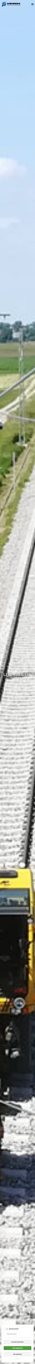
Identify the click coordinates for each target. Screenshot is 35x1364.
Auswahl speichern (17, 1342)
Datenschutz (17, 1358)
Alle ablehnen (17, 1354)
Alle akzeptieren (17, 1348)
